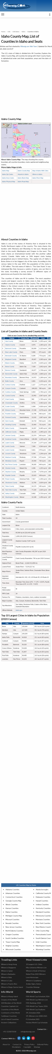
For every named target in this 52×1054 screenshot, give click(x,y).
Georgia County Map (13, 901)
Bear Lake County (11, 352)
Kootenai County (10, 439)
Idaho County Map (24, 171)
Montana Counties (43, 919)
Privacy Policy (29, 1044)
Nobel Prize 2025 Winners (36, 974)
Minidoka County (10, 461)
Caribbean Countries (9, 1016)
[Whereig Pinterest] (33, 1038)
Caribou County (10, 392)
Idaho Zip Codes (7, 174)
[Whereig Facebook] (19, 1038)
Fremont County (10, 417)
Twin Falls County (11, 490)
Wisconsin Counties (13, 949)
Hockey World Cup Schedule (37, 1022)
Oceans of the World (9, 1000)
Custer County (10, 406)
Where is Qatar (7, 971)
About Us (6, 1044)
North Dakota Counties (14, 931)
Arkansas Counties (13, 893)
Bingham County (10, 359)
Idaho (23, 32)
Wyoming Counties (43, 949)
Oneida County (10, 468)
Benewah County (11, 356)
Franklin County (10, 414)
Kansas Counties (12, 908)
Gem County (9, 421)
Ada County (9, 341)
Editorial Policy (42, 1044)
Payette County (10, 475)
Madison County (10, 457)
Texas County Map (13, 942)
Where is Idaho (37, 174)
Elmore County (10, 410)
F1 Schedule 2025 (32, 1019)
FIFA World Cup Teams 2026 (37, 1006)
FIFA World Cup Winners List (37, 1000)
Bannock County (10, 348)
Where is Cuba (6, 981)
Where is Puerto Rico (9, 984)
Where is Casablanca (34, 981)
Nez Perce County (11, 464)
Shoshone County (11, 482)
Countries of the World (10, 1009)
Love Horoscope (32, 977)
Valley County (9, 493)
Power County (10, 479)
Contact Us (17, 1044)
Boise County (9, 366)
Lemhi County (10, 446)
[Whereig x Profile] (28, 1038)
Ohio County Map (42, 931)
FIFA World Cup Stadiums (35, 1009)
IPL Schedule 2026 (33, 1013)
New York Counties (43, 923)
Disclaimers (16, 1047)
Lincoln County (10, 453)
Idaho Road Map (23, 181)
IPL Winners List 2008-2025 (36, 1016)
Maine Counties (12, 912)
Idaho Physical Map (8, 181)
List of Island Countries (10, 1019)
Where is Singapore (8, 968)
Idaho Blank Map (23, 178)
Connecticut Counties (14, 897)
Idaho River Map (37, 178)
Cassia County (10, 395)
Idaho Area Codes (8, 178)
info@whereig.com (28, 1032)
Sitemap (37, 1047)
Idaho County (9, 428)
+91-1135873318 (9, 1032)
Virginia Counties (12, 946)
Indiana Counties (42, 904)
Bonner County (10, 370)
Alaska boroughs (42, 889)
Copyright (27, 1047)
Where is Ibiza (6, 977)
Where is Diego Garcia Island (12, 987)
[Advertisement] (26, 90)
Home (3, 32)
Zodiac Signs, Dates (33, 984)
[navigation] (2, 14)
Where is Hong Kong (9, 964)
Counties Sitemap (33, 987)
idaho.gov (19, 610)
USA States (15, 32)
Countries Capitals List (9, 1006)
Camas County (10, 385)
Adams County (10, 345)
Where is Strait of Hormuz (35, 971)
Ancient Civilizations (8, 1022)
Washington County (11, 497)
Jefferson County (10, 432)
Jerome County (10, 435)
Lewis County (9, 450)
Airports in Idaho (23, 174)
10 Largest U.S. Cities (34, 964)
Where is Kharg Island (9, 996)
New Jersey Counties (14, 927)
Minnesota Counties (43, 916)
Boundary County (11, 377)
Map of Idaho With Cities (40, 171)
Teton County (9, 486)
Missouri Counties (12, 919)
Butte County (9, 381)
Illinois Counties (12, 904)
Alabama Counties (12, 889)
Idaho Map (5, 171)
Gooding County (10, 424)
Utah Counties (41, 942)
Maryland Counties (43, 912)
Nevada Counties (12, 923)
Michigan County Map (14, 916)
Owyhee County (10, 472)
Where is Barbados (8, 974)
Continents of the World (10, 1013)
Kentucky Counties (43, 908)
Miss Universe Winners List (36, 968)
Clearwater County (11, 403)
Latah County (9, 443)
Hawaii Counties (42, 901)
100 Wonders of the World (11, 1003)
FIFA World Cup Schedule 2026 (37, 996)
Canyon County (10, 388)
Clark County (9, 399)
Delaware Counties (43, 897)
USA (8, 32)
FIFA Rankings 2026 (33, 1003)
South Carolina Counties (15, 938)
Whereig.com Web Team (28, 46)
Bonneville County (11, 374)
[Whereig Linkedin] (24, 1038)
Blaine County (10, 363)
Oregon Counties (12, 934)
